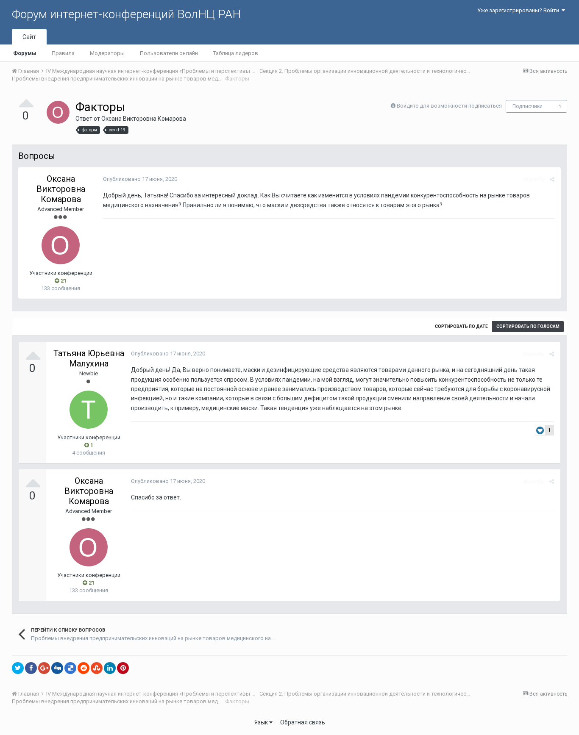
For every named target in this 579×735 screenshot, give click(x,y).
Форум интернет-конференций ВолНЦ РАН (126, 14)
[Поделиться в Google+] (44, 668)
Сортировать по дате (461, 326)
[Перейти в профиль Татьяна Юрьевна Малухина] (89, 410)
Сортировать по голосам (528, 326)
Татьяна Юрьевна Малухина (88, 358)
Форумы (24, 53)
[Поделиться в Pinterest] (123, 668)
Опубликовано (140, 179)
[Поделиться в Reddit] (83, 668)
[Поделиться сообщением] (552, 179)
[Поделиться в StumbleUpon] (97, 668)
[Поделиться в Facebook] (31, 668)
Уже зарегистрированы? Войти (519, 10)
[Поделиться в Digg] (57, 668)
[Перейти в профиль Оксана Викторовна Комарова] (58, 112)
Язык (261, 722)
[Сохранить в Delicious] (70, 668)
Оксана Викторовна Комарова (143, 118)
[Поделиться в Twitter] (18, 668)
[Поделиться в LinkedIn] (110, 668)
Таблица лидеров (235, 53)
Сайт (29, 36)
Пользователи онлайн (169, 53)
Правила (63, 53)
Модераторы (107, 53)
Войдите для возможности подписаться (449, 106)
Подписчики (527, 106)
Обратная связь (302, 722)
